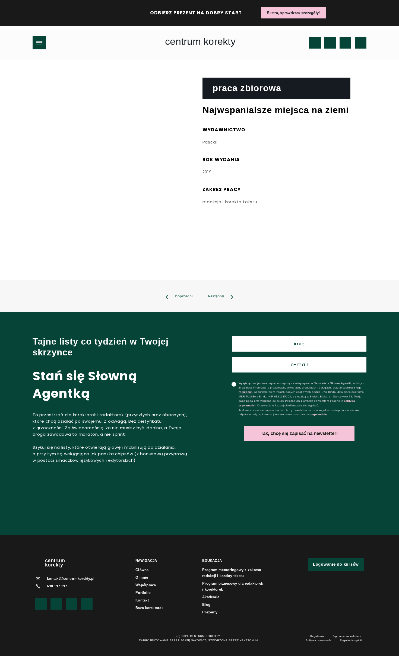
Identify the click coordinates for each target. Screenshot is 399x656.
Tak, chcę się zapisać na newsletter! (299, 433)
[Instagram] (330, 43)
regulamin (245, 391)
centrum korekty (200, 41)
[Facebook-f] (345, 43)
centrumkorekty (55, 563)
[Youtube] (315, 43)
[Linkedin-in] (360, 43)
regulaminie (319, 414)
